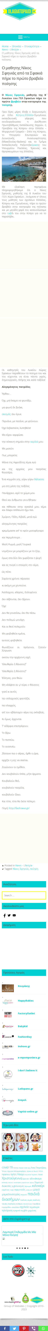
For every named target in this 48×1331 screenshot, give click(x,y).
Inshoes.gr (24, 1046)
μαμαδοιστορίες (11, 1194)
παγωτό (24, 1194)
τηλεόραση (7, 1210)
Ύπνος (4, 1171)
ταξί (9, 213)
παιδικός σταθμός (15, 1204)
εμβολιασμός (18, 1186)
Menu (26, 37)
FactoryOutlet (26, 1013)
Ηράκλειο (6, 1174)
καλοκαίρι (38, 1186)
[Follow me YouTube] (14, 916)
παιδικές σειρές (26, 1200)
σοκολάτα (15, 1207)
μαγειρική (29, 1190)
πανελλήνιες (27, 1204)
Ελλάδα (29, 115)
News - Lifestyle (23, 865)
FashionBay (25, 1036)
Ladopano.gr (25, 1088)
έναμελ (22, 1100)
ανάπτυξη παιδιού (7, 1182)
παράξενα (36, 1204)
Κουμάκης (24, 986)
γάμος (32, 1182)
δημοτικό (39, 1182)
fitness (15, 1168)
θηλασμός (28, 1186)
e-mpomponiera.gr (29, 1057)
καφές (12, 1190)
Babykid (22, 1026)
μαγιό (36, 1189)
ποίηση (6, 104)
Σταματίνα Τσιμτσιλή (31, 1175)
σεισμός (6, 414)
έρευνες (26, 1178)
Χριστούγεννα (12, 1178)
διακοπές (6, 1185)
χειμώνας (32, 1210)
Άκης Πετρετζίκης (38, 1167)
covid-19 (7, 1167)
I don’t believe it (27, 1070)
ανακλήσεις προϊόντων (21, 1182)
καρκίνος (5, 1190)
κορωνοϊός (19, 1189)
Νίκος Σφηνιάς (14, 94)
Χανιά (40, 1174)
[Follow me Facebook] (4, 916)
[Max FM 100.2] (18, 1276)
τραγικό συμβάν (20, 1210)
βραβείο (16, 101)
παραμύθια (6, 1207)
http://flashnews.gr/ (19, 808)
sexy (29, 1168)
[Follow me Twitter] (9, 916)
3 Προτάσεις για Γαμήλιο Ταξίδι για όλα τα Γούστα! (22, 1233)
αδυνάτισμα (35, 1178)
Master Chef (23, 1168)
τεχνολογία (34, 1207)
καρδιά (34, 441)
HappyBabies (25, 1000)
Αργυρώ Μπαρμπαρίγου (16, 1171)
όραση (35, 144)
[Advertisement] (24, 245)
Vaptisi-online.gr (28, 1111)
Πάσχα (20, 1174)
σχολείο (24, 1207)
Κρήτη (13, 1174)
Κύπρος (20, 115)
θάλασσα (39, 479)
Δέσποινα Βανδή (32, 1171)
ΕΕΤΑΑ (41, 1171)
